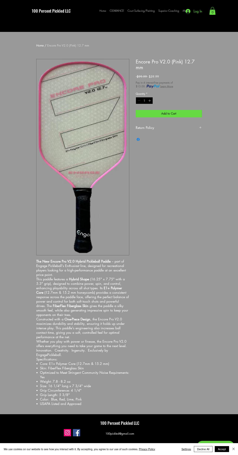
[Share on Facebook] (138, 139)
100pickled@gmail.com (119, 433)
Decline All (203, 449)
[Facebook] (76, 432)
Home (40, 45)
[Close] (233, 449)
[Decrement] (138, 100)
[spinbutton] (144, 100)
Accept (222, 449)
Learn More (166, 86)
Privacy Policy (147, 449)
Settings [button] (186, 449)
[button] (212, 11)
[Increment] (150, 100)
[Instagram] (67, 432)
